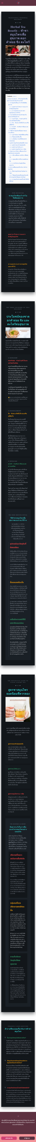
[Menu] (2, 3)
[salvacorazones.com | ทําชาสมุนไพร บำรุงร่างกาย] (18, 3)
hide (14, 96)
